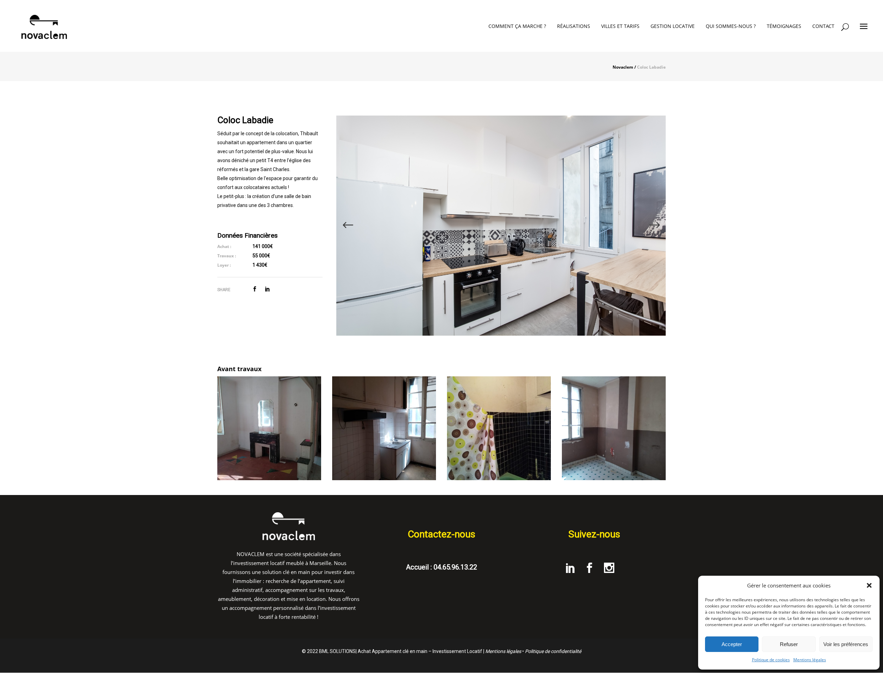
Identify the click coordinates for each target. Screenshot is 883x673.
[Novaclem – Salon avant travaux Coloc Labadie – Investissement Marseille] (269, 428)
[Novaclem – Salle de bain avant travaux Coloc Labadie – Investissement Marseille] (499, 428)
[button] (869, 585)
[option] (501, 226)
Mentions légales (809, 660)
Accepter (732, 644)
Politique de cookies (771, 660)
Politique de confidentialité (553, 651)
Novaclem (623, 67)
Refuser (789, 644)
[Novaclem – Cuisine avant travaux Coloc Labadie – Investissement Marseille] (384, 428)
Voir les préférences (845, 644)
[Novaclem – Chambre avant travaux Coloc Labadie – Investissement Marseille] (614, 428)
